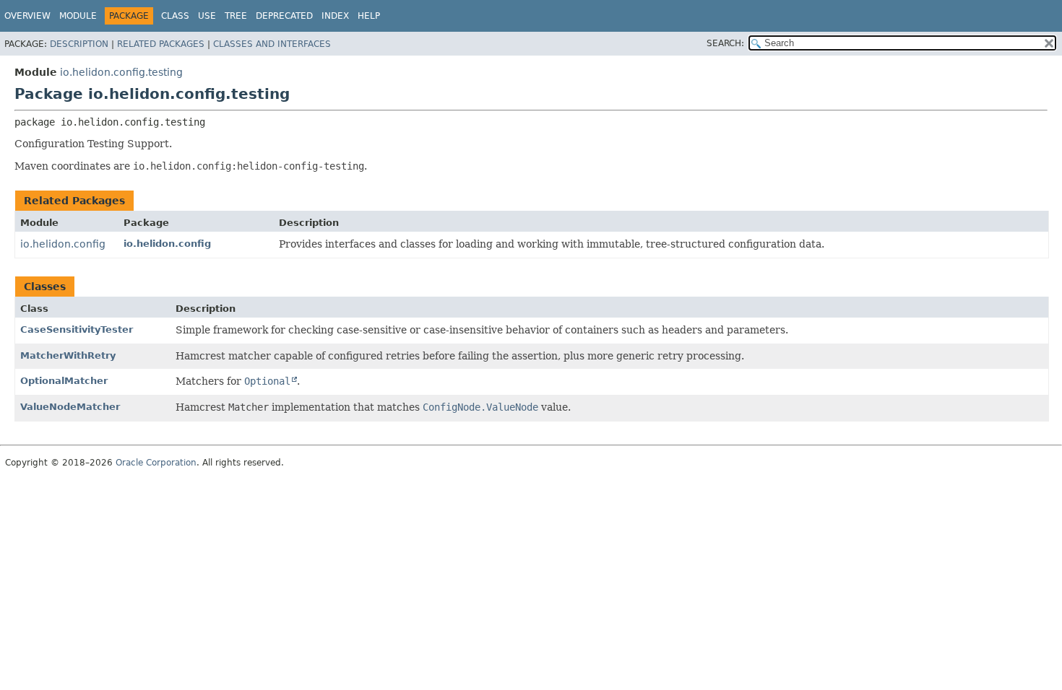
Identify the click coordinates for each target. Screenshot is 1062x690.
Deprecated (284, 16)
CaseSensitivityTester (76, 329)
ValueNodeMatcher (70, 406)
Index (335, 16)
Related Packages (160, 44)
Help (369, 16)
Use (207, 16)
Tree (236, 16)
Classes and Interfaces (272, 44)
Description (79, 44)
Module (78, 16)
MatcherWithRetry (68, 355)
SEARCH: (725, 43)
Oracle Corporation (156, 463)
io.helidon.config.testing (121, 72)
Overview (27, 16)
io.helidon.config (62, 244)
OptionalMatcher (64, 380)
